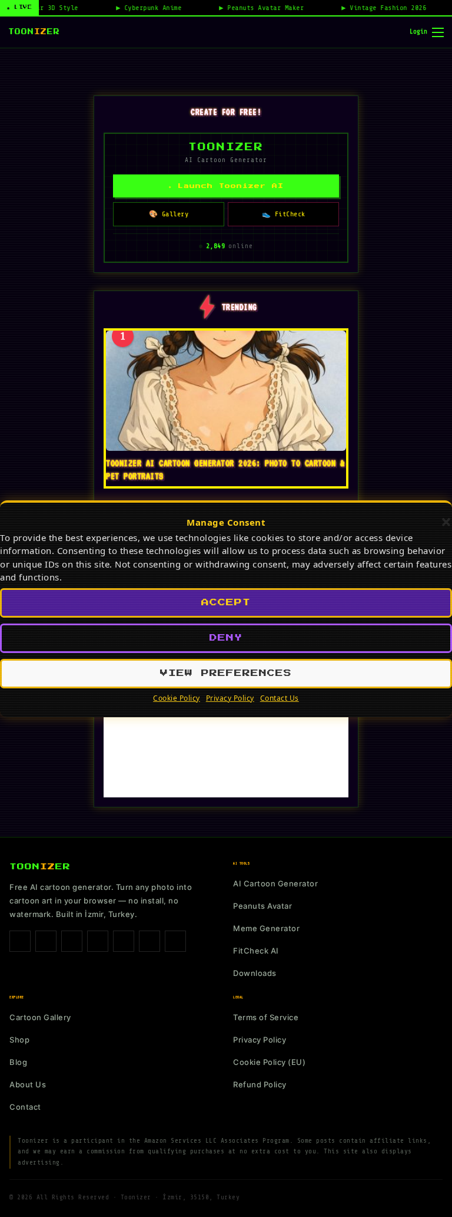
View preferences (226, 673)
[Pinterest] (97, 941)
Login (418, 31)
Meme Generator (266, 928)
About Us (27, 1084)
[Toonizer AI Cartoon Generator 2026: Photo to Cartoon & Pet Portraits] (226, 391)
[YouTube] (149, 941)
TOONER (34, 32)
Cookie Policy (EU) (269, 1062)
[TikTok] (71, 941)
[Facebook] (20, 941)
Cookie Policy (176, 698)
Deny (226, 638)
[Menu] (438, 32)
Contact (25, 1107)
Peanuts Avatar (262, 906)
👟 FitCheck (283, 214)
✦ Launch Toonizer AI (226, 186)
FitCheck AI (256, 950)
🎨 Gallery (169, 214)
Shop (19, 1039)
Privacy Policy (230, 698)
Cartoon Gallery (40, 1017)
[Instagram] (45, 941)
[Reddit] (175, 941)
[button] (446, 522)
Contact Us (279, 698)
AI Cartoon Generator (275, 883)
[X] (123, 941)
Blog (18, 1062)
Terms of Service (265, 1017)
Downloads (255, 973)
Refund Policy (260, 1084)
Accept (226, 602)
